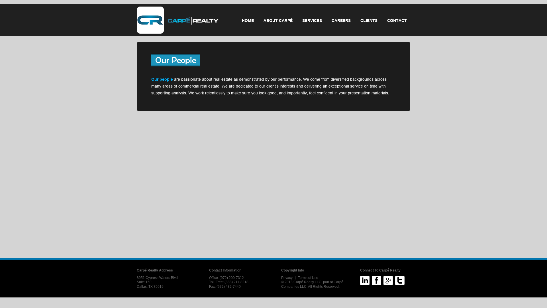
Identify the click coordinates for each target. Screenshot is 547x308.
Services (312, 21)
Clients (368, 21)
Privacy (287, 278)
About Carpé (278, 21)
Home (248, 21)
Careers (341, 21)
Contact (397, 21)
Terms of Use (308, 278)
